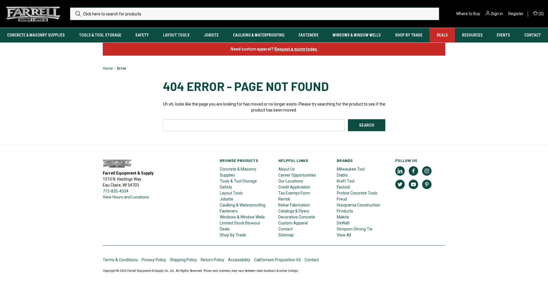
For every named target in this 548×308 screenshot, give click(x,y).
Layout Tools (176, 35)
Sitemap (286, 235)
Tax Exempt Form (294, 193)
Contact (532, 35)
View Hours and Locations (126, 197)
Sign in (497, 13)
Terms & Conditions (120, 260)
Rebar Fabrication (294, 205)
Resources (472, 35)
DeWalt (343, 223)
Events (503, 35)
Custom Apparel (293, 223)
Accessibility (239, 260)
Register (515, 13)
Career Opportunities (297, 175)
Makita (343, 217)
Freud (342, 199)
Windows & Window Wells (357, 35)
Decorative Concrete (296, 217)
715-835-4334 (115, 191)
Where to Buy (468, 13)
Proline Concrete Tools (357, 193)
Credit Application (294, 187)
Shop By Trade (408, 35)
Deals (442, 35)
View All (344, 235)
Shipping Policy (183, 260)
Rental (284, 199)
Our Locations (290, 181)
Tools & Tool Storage (100, 35)
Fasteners (309, 35)
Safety (142, 35)
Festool (343, 187)
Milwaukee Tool (351, 169)
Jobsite (211, 35)
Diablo (342, 175)
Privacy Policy (154, 260)
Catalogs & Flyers (293, 211)
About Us (286, 169)
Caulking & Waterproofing (258, 35)
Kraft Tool (345, 181)
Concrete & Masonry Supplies (36, 35)
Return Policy (212, 260)
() (541, 13)
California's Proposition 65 (277, 260)
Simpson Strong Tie (354, 229)
